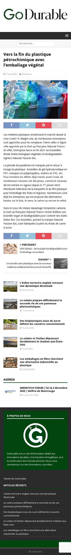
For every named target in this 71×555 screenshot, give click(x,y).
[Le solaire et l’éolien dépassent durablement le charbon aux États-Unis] (10, 342)
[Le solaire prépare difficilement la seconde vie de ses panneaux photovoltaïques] (10, 304)
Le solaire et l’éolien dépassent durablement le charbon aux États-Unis (41, 341)
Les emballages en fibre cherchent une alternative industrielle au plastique (41, 362)
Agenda (9, 379)
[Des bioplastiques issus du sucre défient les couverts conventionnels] (10, 324)
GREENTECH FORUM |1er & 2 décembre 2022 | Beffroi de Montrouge (43, 389)
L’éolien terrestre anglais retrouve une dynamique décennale (41, 284)
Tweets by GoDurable (14, 478)
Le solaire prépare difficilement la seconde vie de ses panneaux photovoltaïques (41, 303)
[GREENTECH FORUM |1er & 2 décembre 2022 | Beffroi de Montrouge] (10, 391)
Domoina (26, 74)
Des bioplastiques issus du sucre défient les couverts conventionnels (42, 322)
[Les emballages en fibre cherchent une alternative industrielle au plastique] (10, 362)
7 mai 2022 (11, 74)
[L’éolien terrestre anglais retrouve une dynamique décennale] (10, 286)
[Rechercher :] (35, 43)
